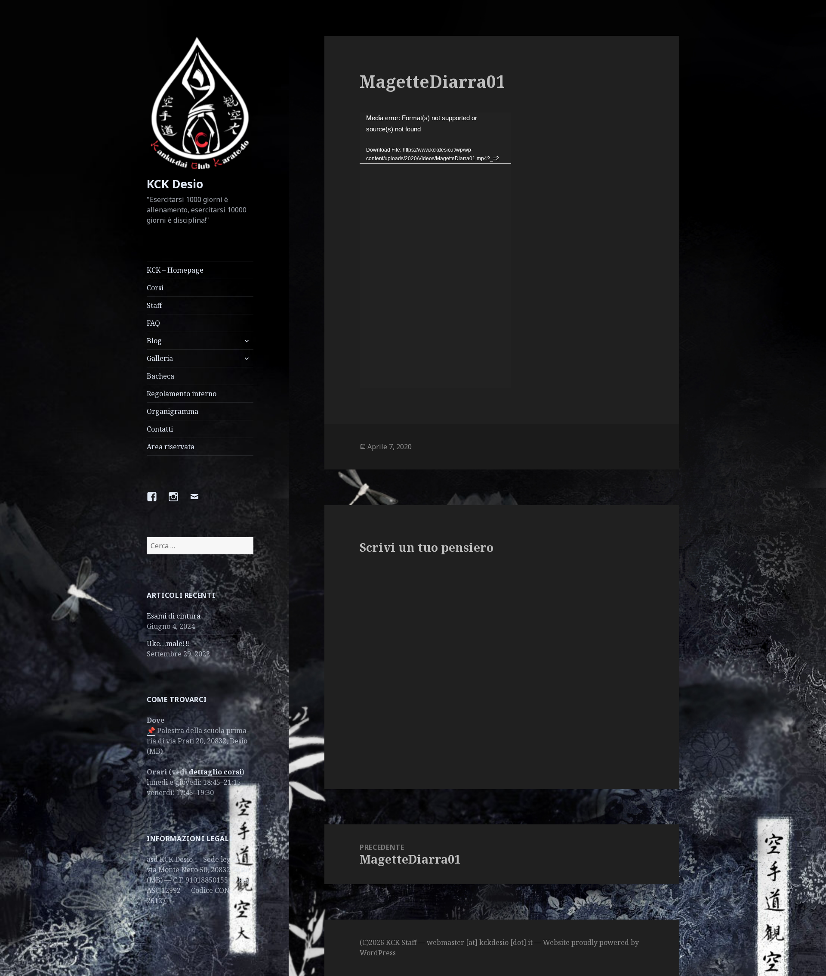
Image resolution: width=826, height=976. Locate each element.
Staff (154, 305)
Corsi (155, 287)
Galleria (160, 358)
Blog (154, 340)
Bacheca (160, 376)
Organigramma (172, 411)
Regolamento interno (181, 393)
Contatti (160, 429)
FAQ (153, 323)
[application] (435, 250)
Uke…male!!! (168, 643)
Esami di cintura (173, 616)
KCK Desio (175, 184)
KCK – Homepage (175, 270)
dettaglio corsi (215, 772)
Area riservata (170, 446)
